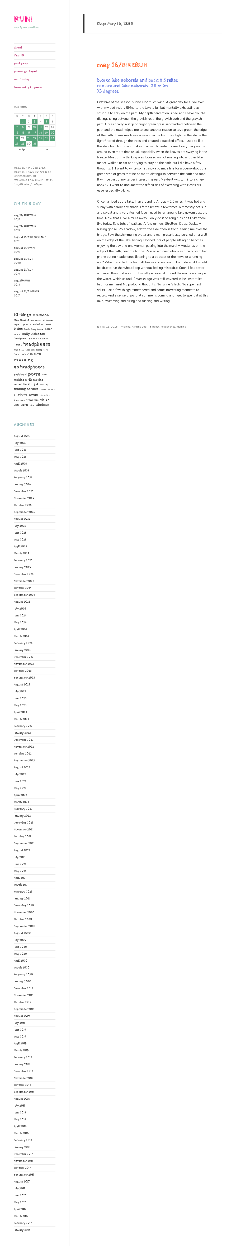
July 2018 (20, 1105)
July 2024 (20, 608)
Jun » (47, 149)
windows (42, 405)
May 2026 (20, 457)
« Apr (22, 149)
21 (17, 138)
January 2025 (22, 567)
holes (21, 350)
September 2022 (24, 760)
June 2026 (20, 450)
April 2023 (20, 712)
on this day (22, 79)
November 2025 (24, 498)
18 (40, 132)
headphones (36, 344)
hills (16, 350)
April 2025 (20, 546)
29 (23, 143)
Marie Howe (20, 354)
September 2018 (24, 1092)
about (18, 47)
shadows (21, 394)
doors (17, 334)
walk (16, 404)
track (22, 400)
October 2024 (23, 588)
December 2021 (23, 822)
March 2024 (21, 636)
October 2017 (22, 1168)
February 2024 (23, 643)
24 (34, 138)
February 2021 (23, 891)
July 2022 (20, 774)
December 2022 (24, 740)
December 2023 (24, 657)
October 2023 (23, 671)
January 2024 (22, 650)
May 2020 (20, 954)
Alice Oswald (21, 320)
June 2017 (20, 1195)
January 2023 (22, 733)
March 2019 (21, 1050)
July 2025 (20, 526)
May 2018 (20, 1119)
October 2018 (22, 1085)
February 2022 (23, 809)
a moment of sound (41, 320)
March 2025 (21, 553)
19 (46, 132)
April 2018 (20, 1126)
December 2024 (24, 574)
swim (33, 394)
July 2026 (20, 443)
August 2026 (22, 436)
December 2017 (23, 1154)
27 (52, 138)
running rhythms (47, 389)
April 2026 (20, 463)
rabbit (44, 374)
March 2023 (21, 719)
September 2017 (24, 1174)
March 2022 (21, 802)
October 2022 (23, 753)
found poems (21, 338)
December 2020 (24, 905)
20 (52, 132)
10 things (22, 314)
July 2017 (19, 1188)
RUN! (23, 19)
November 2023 (24, 664)
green (45, 338)
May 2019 (20, 1036)
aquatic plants (22, 324)
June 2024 (20, 615)
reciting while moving (28, 380)
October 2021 (22, 836)
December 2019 (23, 988)
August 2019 (22, 1016)
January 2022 (22, 815)
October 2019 (22, 1002)
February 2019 (23, 1057)
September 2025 (24, 512)
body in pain (37, 329)
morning (23, 360)
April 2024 (20, 629)
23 (28, 138)
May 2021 (20, 871)
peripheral (20, 374)
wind (32, 405)
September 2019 (24, 1009)
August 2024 (22, 601)
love (46, 350)
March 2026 (21, 470)
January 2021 (22, 898)
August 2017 (22, 1181)
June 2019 (20, 1029)
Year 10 (19, 55)
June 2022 (20, 781)
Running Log (139, 327)
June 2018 (20, 1112)
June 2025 (20, 532)
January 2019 (22, 1064)
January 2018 (22, 1147)
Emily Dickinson (33, 334)
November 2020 (24, 912)
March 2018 (21, 1133)
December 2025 (24, 491)
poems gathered (25, 71)
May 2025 (20, 539)
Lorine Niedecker (34, 350)
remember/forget (26, 384)
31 (34, 143)
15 (23, 132)
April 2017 (20, 1209)
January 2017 (22, 1230)
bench (48, 324)
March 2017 (21, 1216)
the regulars (45, 395)
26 (46, 138)
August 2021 (22, 850)
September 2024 (24, 595)
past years (21, 63)
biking (18, 329)
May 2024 (20, 622)
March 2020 (21, 967)
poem (34, 374)
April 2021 (20, 878)
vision (45, 400)
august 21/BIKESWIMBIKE (30, 237)
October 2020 (23, 919)
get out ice (35, 338)
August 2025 (22, 519)
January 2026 (22, 484)
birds (27, 329)
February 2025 (23, 560)
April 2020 (20, 960)
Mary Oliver (34, 353)
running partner (26, 389)
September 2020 (24, 926)
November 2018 (24, 1078)
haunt (18, 344)
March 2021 (21, 885)
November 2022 (24, 746)
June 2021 (20, 864)
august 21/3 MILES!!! (27, 291)
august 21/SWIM (24, 248)
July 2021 (19, 857)
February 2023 (23, 726)
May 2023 (20, 705)
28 (16, 143)
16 (29, 132)
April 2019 (20, 1043)
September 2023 (24, 677)
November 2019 (24, 995)
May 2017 (20, 1202)
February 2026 (23, 477)
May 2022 (20, 788)
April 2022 (20, 795)
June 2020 (20, 947)
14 (17, 132)
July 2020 (20, 940)
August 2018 (22, 1099)
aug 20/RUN (22, 280)
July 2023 (20, 691)
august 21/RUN (23, 259)
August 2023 (22, 684)
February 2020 (23, 974)
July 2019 (20, 1023)
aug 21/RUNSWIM (25, 215)
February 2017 (23, 1223)
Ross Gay (44, 385)
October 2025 (23, 505)
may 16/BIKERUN (122, 65)
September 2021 (24, 843)
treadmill (32, 400)
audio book (39, 324)
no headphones (29, 367)
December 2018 (23, 1071)
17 (35, 132)
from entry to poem (28, 87)
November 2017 (23, 1161)
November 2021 (23, 829)
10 (34, 127)
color (48, 329)
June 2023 (20, 698)
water (24, 405)
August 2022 (22, 767)
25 (40, 138)
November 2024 (24, 581)
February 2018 (23, 1140)
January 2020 (22, 981)
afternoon (40, 315)
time (16, 400)
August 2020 (22, 933)
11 (41, 127)
